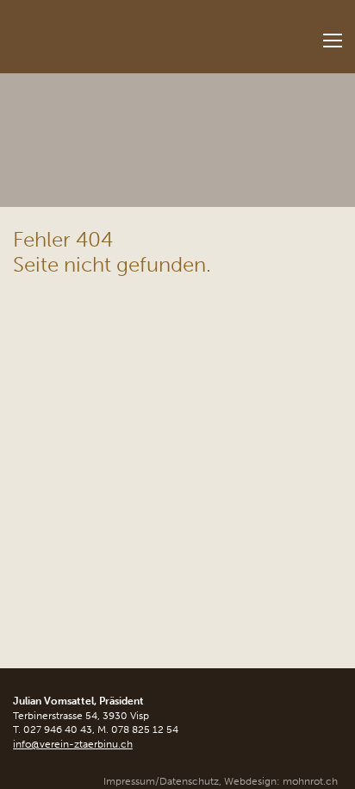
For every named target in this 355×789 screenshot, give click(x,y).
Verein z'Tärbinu (108, 31)
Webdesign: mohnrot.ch (281, 781)
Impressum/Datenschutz (161, 781)
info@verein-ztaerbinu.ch (73, 744)
